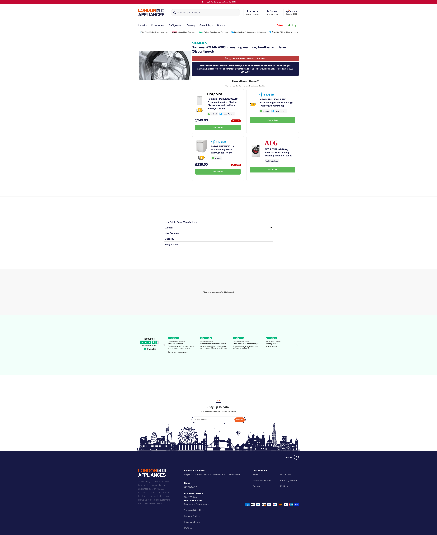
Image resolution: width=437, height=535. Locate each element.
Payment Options (192, 516)
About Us (257, 474)
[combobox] (205, 12)
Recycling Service (288, 480)
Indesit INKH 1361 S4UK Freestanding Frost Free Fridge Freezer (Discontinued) (276, 102)
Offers (280, 25)
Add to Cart (218, 127)
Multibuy (292, 25)
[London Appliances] (152, 12)
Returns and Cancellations (196, 504)
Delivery (256, 486)
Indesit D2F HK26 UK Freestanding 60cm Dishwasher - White (222, 149)
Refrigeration (175, 25)
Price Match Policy (193, 522)
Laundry (142, 25)
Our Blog (188, 528)
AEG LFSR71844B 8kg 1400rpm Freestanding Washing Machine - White (278, 152)
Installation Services (262, 480)
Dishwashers (157, 25)
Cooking (191, 25)
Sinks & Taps (206, 25)
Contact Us (285, 474)
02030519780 (190, 487)
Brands (221, 25)
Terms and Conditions (194, 510)
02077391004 (190, 497)
